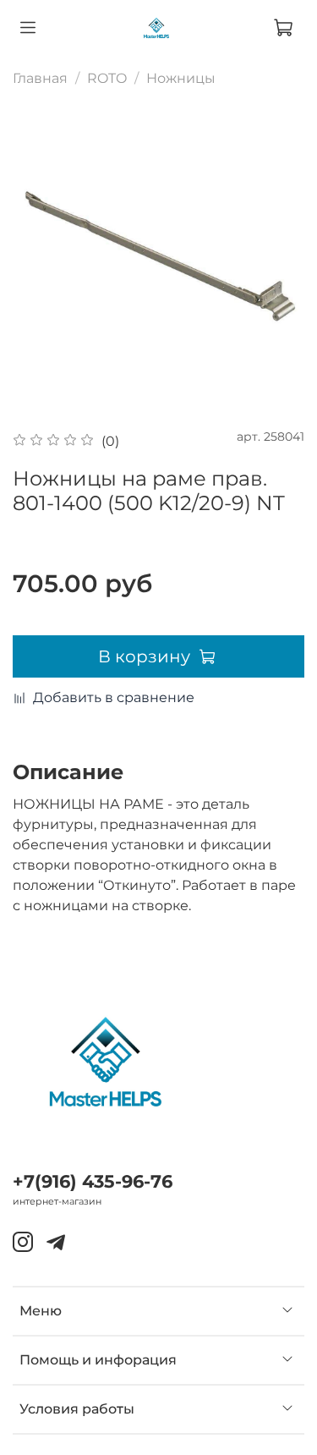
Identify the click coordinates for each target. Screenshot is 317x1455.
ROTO (107, 78)
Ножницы (181, 78)
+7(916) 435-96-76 (92, 1181)
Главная (40, 78)
